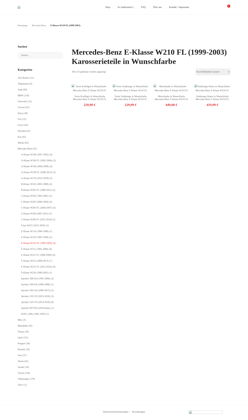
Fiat (19, 119)
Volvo (20, 385)
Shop (107, 7)
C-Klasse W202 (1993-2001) (35, 196)
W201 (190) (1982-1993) (33, 314)
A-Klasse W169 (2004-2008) (35, 166)
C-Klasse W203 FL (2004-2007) (36, 207)
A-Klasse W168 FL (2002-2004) (36, 160)
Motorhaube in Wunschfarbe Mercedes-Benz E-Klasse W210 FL (171, 98)
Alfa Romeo (23, 78)
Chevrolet (22, 101)
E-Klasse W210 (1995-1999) (35, 237)
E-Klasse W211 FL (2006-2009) (36, 255)
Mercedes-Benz (25, 148)
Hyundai (22, 131)
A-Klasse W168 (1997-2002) (35, 154)
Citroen (21, 107)
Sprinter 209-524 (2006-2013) (35, 290)
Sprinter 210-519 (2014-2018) (35, 302)
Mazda (21, 143)
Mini (20, 320)
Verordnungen (138, 412)
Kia (19, 137)
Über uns (157, 7)
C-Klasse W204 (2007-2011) (34, 213)
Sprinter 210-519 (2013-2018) (35, 296)
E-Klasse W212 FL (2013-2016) (36, 266)
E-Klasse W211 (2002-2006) (34, 249)
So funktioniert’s (126, 7)
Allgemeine (23, 83)
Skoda (21, 361)
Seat (20, 355)
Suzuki (21, 367)
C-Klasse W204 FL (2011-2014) (36, 219)
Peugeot (21, 343)
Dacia (20, 113)
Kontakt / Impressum (179, 7)
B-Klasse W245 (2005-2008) (35, 184)
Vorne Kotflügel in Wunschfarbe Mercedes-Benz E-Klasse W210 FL (89, 98)
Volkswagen (23, 379)
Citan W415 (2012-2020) (33, 225)
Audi (20, 89)
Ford (20, 125)
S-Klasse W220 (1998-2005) (34, 272)
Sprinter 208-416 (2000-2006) (35, 284)
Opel (20, 337)
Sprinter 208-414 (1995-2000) (35, 278)
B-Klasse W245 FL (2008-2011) (36, 190)
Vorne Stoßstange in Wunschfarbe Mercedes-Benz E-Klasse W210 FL (130, 98)
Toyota (21, 373)
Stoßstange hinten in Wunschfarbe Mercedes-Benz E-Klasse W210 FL (212, 98)
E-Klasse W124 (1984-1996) (35, 231)
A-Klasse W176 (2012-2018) (35, 178)
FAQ (143, 7)
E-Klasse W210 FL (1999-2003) (36, 243)
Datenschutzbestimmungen (115, 412)
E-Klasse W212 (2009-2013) (35, 261)
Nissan (21, 331)
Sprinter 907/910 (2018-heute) (35, 308)
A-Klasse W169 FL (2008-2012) (36, 172)
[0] (226, 7)
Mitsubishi (23, 326)
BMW (20, 95)
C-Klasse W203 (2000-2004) (35, 202)
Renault (21, 349)
